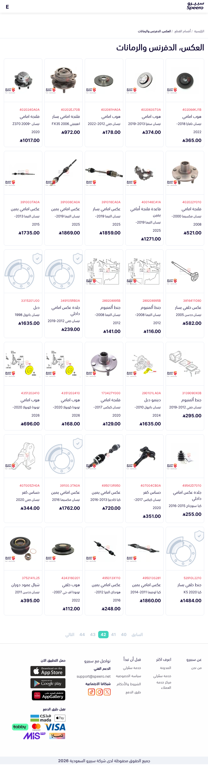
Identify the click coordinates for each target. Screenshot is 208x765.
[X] (107, 692)
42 (103, 634)
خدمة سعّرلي (162, 675)
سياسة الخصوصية (128, 675)
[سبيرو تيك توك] (91, 692)
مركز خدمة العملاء (164, 684)
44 (82, 634)
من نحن (196, 667)
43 (93, 634)
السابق (137, 634)
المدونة (165, 667)
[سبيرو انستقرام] (99, 692)
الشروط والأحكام (129, 683)
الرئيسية (199, 31)
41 (113, 634)
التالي (69, 634)
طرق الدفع (133, 691)
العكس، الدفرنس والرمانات (154, 31)
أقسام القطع (183, 31)
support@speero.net (94, 676)
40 (124, 634)
